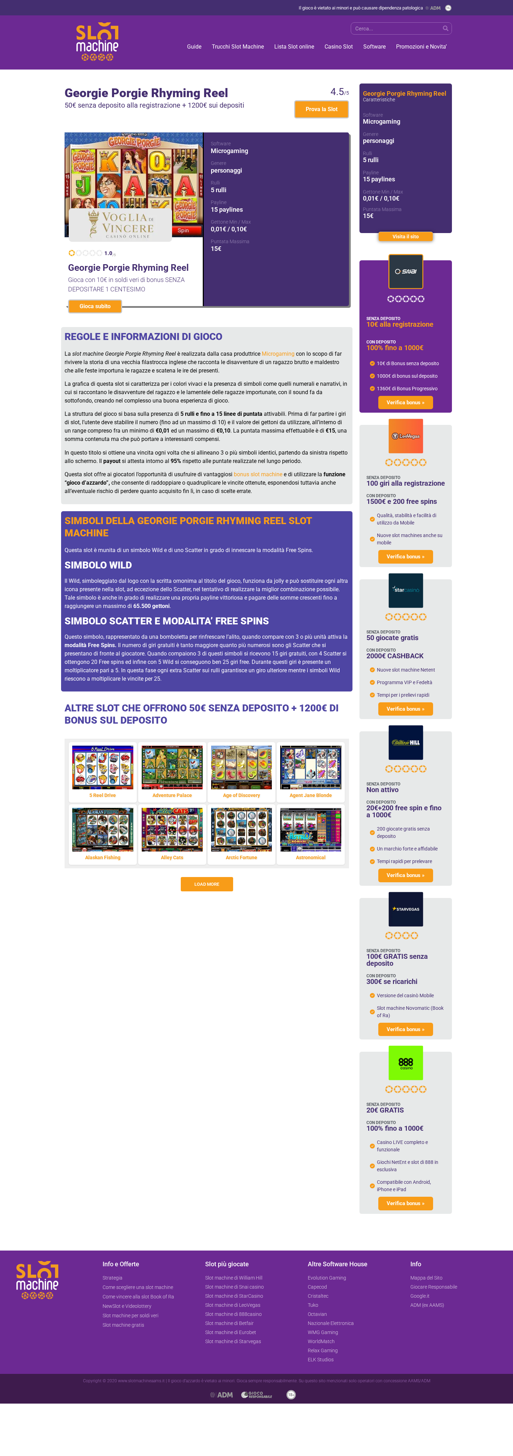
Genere (218, 163)
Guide (194, 46)
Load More (206, 884)
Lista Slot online (294, 46)
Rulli (215, 182)
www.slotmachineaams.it (141, 1380)
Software (374, 46)
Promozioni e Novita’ (421, 46)
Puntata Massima (230, 241)
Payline (218, 202)
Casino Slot (339, 46)
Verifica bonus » (406, 402)
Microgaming (278, 353)
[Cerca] (445, 28)
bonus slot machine (258, 474)
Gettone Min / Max (231, 221)
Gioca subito (95, 306)
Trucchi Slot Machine (238, 46)
